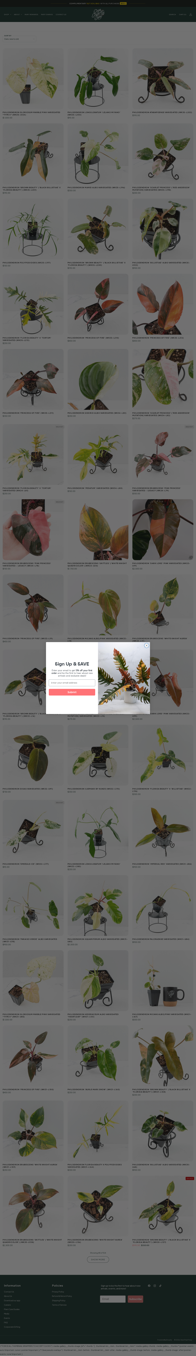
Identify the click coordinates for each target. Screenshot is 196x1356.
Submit (72, 692)
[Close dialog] (146, 645)
